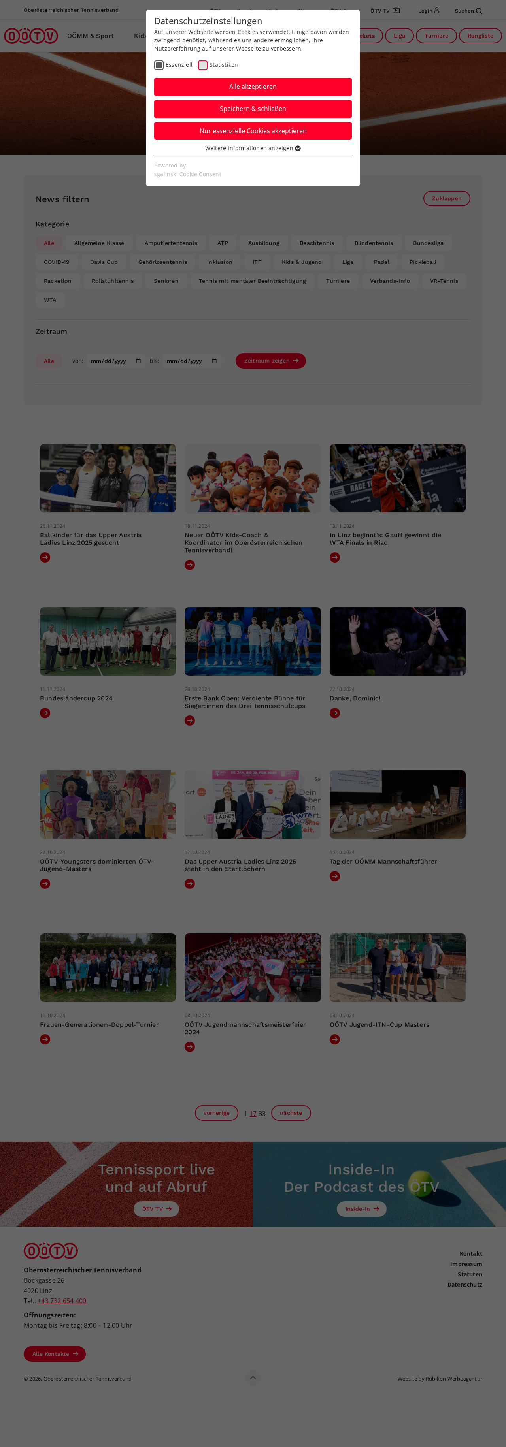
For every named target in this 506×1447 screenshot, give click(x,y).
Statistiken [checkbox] (224, 64)
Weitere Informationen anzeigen (250, 148)
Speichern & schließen (253, 108)
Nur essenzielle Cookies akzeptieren (253, 130)
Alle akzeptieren (253, 86)
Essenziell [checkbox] (179, 64)
